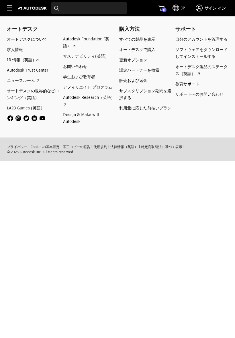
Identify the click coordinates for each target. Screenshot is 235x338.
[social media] (26, 118)
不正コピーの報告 (76, 146)
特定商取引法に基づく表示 (161, 146)
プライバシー (17, 146)
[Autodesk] (33, 8)
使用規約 (100, 146)
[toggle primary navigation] (12, 8)
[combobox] (89, 8)
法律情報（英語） (124, 146)
